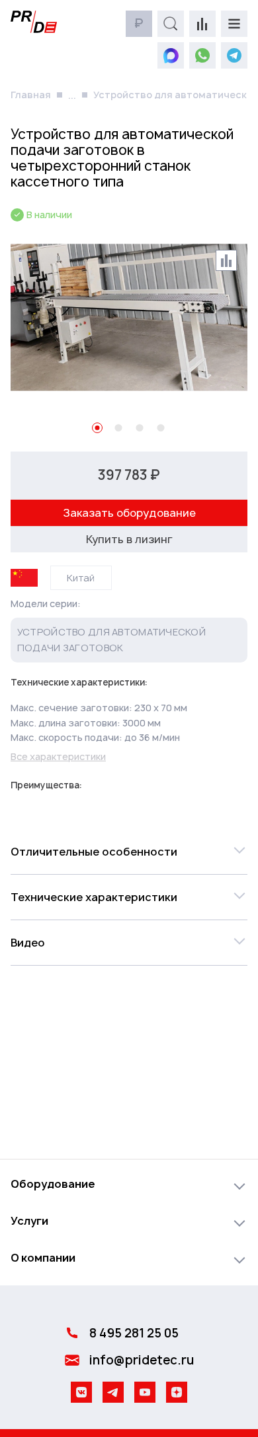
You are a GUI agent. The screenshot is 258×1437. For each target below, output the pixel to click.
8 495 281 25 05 (134, 1333)
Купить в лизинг (129, 539)
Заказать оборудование (129, 513)
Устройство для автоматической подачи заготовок (111, 640)
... (72, 95)
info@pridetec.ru (141, 1360)
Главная (31, 94)
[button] (129, 851)
